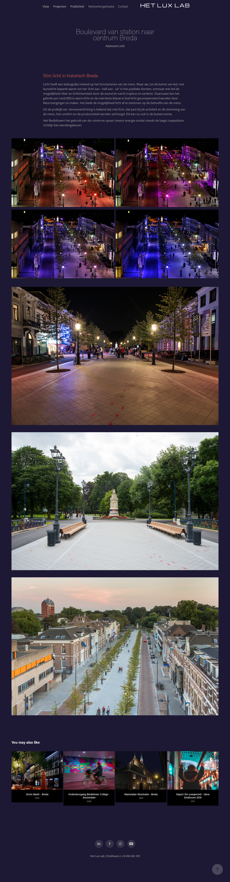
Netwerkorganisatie (101, 6)
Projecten (59, 6)
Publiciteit (77, 6)
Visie (46, 6)
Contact (123, 6)
